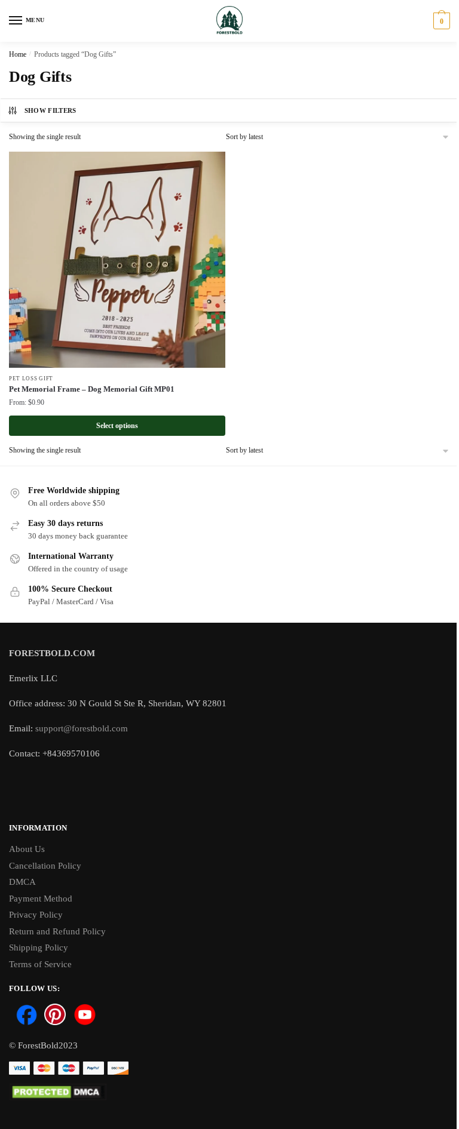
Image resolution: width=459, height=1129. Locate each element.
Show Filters (50, 110)
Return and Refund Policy (57, 931)
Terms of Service (40, 964)
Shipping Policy (38, 947)
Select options (117, 426)
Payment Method (40, 898)
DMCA (22, 882)
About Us (27, 849)
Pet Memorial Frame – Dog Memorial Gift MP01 (92, 388)
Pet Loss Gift (31, 379)
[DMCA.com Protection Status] (229, 1092)
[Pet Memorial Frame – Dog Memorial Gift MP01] (117, 260)
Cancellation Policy (45, 865)
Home (17, 54)
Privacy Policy (36, 914)
